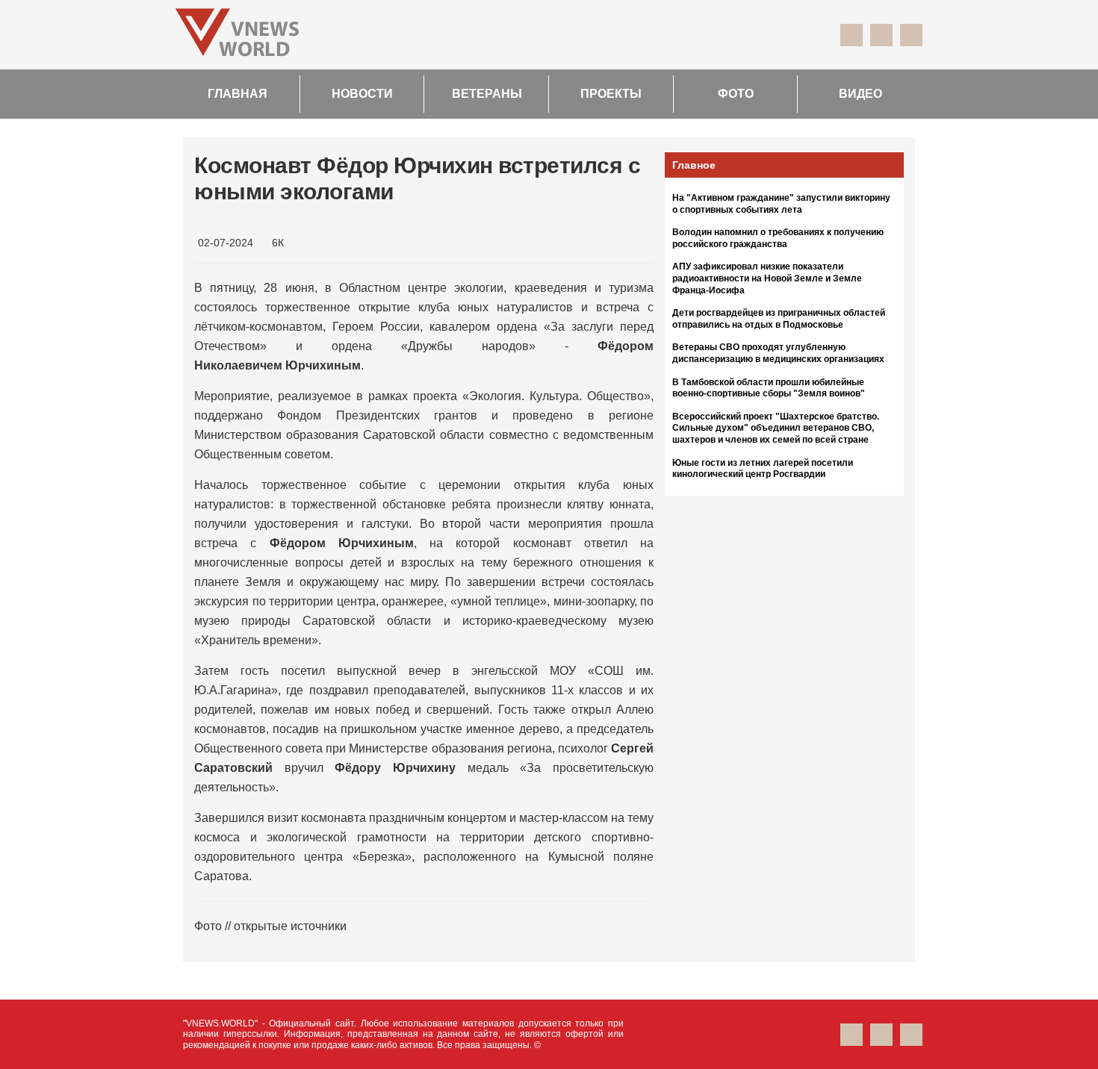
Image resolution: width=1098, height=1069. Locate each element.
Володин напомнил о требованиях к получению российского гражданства (778, 238)
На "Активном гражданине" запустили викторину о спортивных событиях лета (781, 204)
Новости (362, 93)
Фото (736, 93)
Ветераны (487, 93)
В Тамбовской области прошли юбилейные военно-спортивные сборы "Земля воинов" (768, 388)
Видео (860, 93)
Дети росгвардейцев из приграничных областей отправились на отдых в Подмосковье (778, 319)
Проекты (611, 93)
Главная (237, 93)
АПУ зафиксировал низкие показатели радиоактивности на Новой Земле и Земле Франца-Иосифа (767, 278)
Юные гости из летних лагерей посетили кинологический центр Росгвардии (762, 469)
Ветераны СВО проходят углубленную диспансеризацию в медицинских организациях (778, 353)
